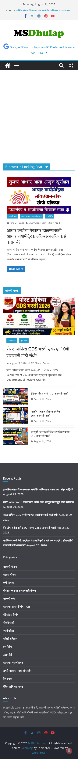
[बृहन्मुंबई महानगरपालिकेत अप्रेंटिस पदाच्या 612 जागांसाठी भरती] (15, 437)
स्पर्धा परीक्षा (8, 630)
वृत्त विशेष (50, 216)
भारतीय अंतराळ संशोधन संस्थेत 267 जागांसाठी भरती (45, 413)
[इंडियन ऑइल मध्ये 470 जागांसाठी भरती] (15, 396)
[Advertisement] (39, 122)
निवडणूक (7, 678)
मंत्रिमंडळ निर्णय (10, 614)
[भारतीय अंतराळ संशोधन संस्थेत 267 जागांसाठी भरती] (15, 416)
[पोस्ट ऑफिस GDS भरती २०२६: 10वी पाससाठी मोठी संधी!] (39, 316)
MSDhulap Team (37, 222)
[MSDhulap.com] (7, 65)
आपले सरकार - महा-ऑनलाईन (31, 216)
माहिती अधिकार (10, 638)
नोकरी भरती (12, 340)
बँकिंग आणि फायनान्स (13, 686)
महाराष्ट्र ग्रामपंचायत (13, 662)
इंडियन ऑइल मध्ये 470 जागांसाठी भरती (49, 393)
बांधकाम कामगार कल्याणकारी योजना (19, 590)
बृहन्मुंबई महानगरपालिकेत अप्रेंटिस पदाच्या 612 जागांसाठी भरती (50, 434)
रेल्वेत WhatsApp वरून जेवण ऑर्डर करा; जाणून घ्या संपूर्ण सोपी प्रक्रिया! (39, 502)
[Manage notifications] (69, 751)
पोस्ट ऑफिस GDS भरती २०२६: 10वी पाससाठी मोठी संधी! (37, 352)
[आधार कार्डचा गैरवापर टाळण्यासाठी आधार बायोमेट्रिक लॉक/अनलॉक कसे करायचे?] (39, 195)
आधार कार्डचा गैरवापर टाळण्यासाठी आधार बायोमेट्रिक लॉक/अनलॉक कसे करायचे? (36, 236)
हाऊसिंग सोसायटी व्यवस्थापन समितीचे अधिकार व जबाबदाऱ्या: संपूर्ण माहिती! (38, 489)
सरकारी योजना (10, 566)
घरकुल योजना (9, 574)
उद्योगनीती (7, 654)
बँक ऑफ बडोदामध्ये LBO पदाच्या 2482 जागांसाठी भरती (29, 527)
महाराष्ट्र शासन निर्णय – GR (16, 606)
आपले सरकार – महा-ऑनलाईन (17, 670)
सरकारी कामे (12, 216)
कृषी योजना (8, 582)
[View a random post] (70, 65)
